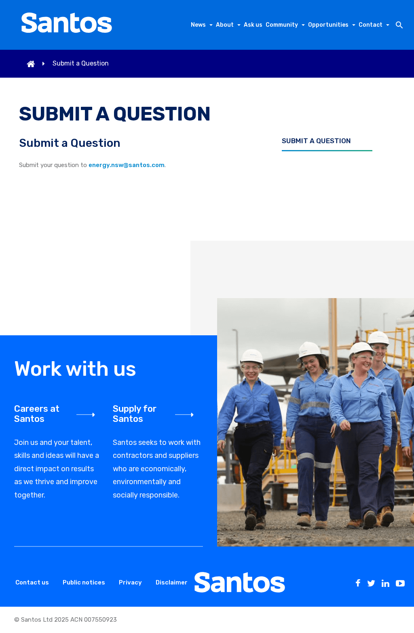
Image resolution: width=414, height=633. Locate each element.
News (198, 24)
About (225, 24)
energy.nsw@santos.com (127, 165)
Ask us (253, 24)
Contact (370, 24)
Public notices (84, 582)
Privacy (130, 582)
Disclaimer (172, 582)
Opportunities (328, 24)
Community (282, 24)
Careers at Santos (36, 413)
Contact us (32, 582)
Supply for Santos (134, 413)
